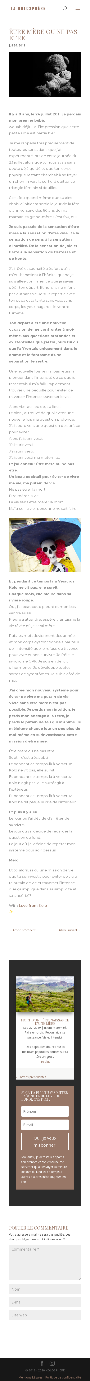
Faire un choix (34, 1032)
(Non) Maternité (55, 1028)
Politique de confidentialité (63, 1377)
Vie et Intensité (52, 1037)
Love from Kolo (33, 906)
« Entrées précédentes (31, 1077)
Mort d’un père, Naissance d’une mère (45, 1022)
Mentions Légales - (31, 1377)
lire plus (45, 1062)
